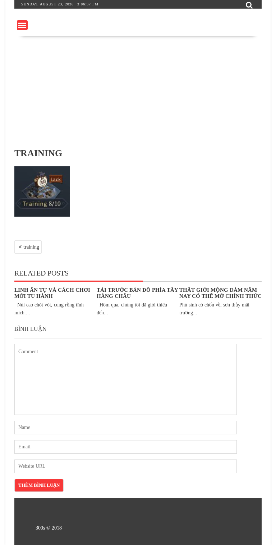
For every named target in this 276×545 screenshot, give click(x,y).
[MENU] (22, 25)
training (31, 247)
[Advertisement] (138, 90)
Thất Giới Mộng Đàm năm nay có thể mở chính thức (220, 293)
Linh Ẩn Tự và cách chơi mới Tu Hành (52, 293)
